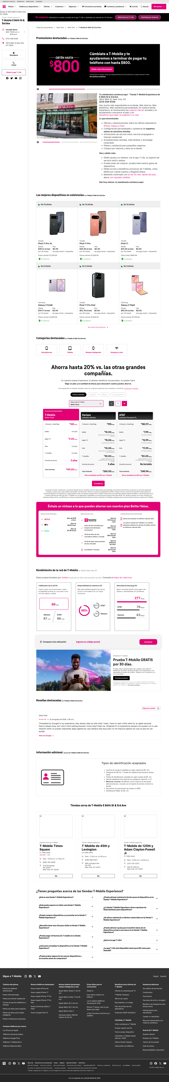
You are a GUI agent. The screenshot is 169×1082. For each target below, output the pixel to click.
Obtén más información (101, 69)
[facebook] (7, 78)
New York (60, 27)
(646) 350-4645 (49, 862)
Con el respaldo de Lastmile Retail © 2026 (84, 1078)
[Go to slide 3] (124, 89)
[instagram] (20, 78)
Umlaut (64, 577)
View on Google (46, 735)
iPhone (107, 126)
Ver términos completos (98, 76)
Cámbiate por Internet (149, 17)
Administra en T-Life (126, 17)
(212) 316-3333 (133, 863)
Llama (13, 64)
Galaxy (114, 126)
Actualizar (148, 642)
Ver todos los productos (98, 327)
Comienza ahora (121, 678)
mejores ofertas (136, 110)
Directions (14, 54)
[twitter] (11, 78)
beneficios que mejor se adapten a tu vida (119, 115)
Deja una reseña (149, 708)
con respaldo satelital (120, 177)
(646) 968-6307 (91, 860)
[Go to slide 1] (50, 89)
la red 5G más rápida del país (142, 174)
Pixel (122, 126)
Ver (56, 876)
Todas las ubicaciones (44, 27)
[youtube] (16, 78)
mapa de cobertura (123, 577)
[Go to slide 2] (87, 89)
